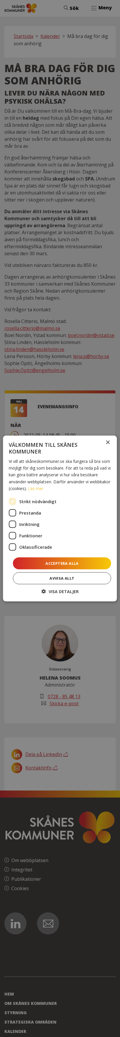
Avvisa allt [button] (62, 578)
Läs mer (35, 488)
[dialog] (60, 518)
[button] (60, 591)
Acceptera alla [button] (62, 563)
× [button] (107, 442)
